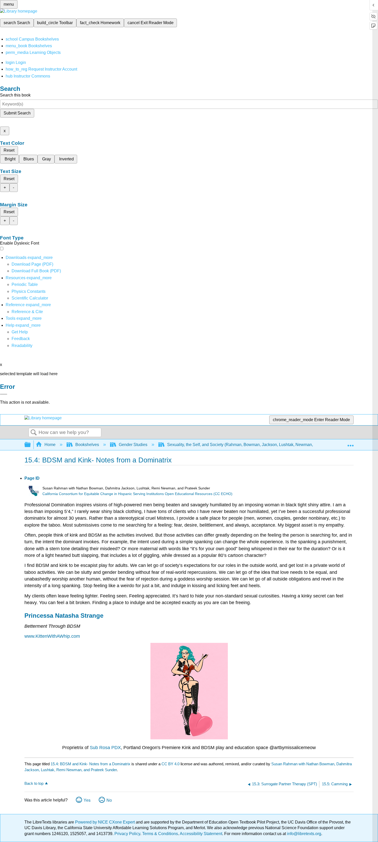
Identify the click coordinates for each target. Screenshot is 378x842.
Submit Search (17, 113)
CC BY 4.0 (170, 764)
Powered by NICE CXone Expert (105, 822)
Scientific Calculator (30, 298)
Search (34, 432)
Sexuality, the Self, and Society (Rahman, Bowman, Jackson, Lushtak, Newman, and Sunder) (252, 444)
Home (50, 444)
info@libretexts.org (303, 833)
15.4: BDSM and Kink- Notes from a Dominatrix (90, 764)
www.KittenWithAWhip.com (52, 636)
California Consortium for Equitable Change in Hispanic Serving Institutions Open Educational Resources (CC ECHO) (137, 494)
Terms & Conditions (160, 833)
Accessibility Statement (201, 833)
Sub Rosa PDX (105, 747)
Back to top (33, 783)
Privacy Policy (127, 833)
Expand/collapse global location (350, 443)
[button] (21, 338)
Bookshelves (87, 444)
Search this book (15, 95)
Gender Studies (133, 444)
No (109, 800)
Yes (87, 800)
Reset (9, 150)
